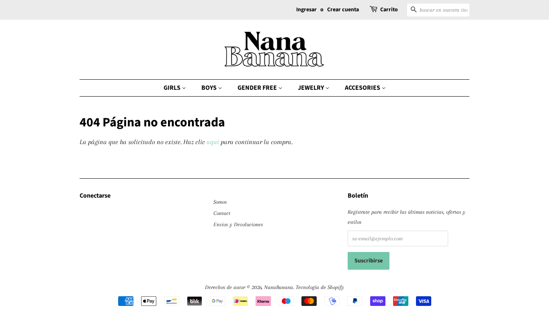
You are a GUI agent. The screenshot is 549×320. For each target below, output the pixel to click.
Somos (220, 201)
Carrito (389, 10)
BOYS (209, 87)
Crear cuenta (343, 10)
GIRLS (173, 87)
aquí (213, 142)
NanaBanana (278, 287)
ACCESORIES (363, 87)
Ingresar (306, 10)
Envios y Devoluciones (238, 224)
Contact (221, 213)
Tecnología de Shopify (320, 287)
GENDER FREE (258, 87)
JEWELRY (311, 87)
